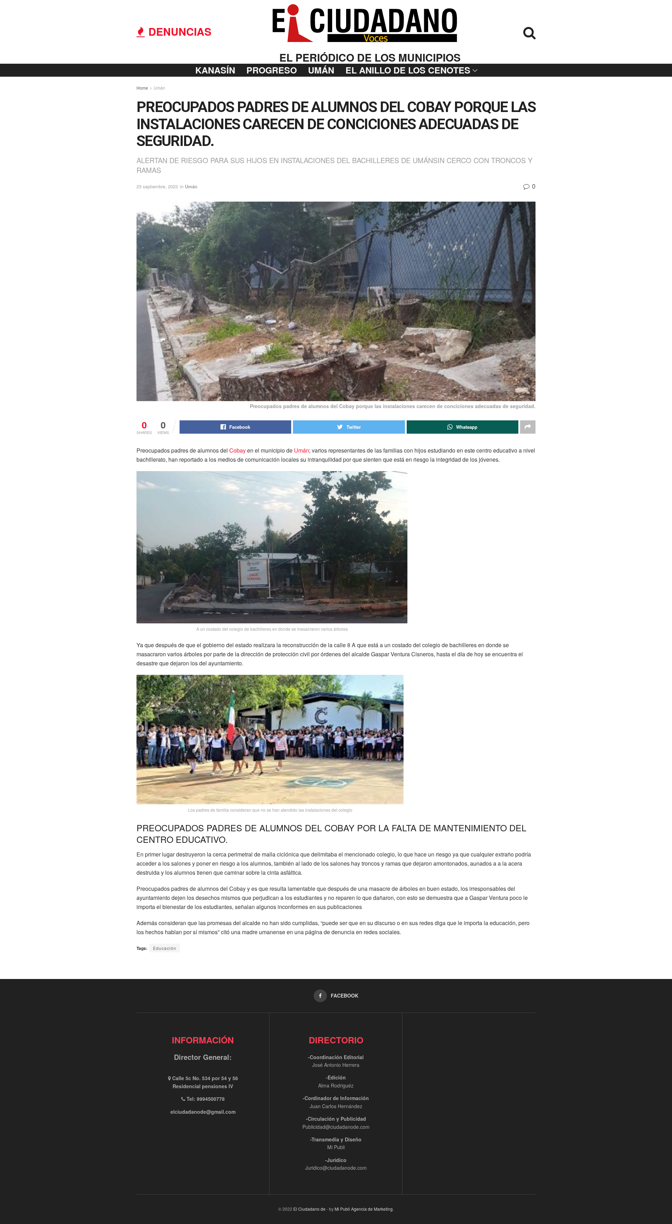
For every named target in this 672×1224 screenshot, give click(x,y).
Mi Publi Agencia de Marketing (364, 1209)
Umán (321, 70)
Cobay (237, 450)
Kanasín (215, 70)
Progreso (271, 70)
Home (142, 88)
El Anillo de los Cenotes (407, 70)
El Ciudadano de (309, 1209)
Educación (164, 948)
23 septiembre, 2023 (157, 186)
